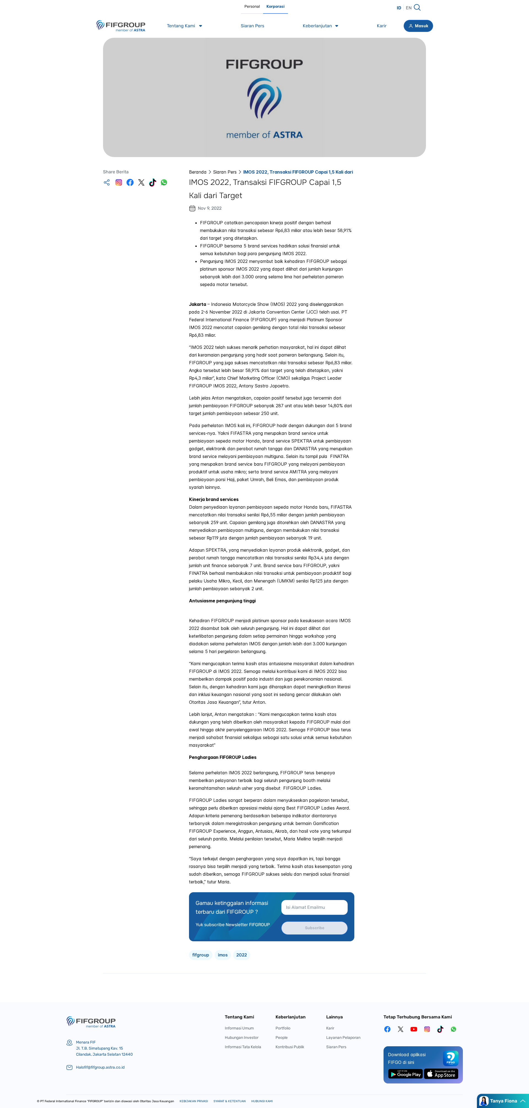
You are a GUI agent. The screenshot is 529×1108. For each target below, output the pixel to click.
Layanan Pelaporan (343, 1037)
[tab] (252, 7)
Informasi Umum (239, 1028)
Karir (330, 1028)
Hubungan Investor (241, 1037)
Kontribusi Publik (290, 1047)
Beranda (198, 172)
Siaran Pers (225, 172)
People (282, 1037)
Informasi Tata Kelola (243, 1047)
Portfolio (283, 1028)
